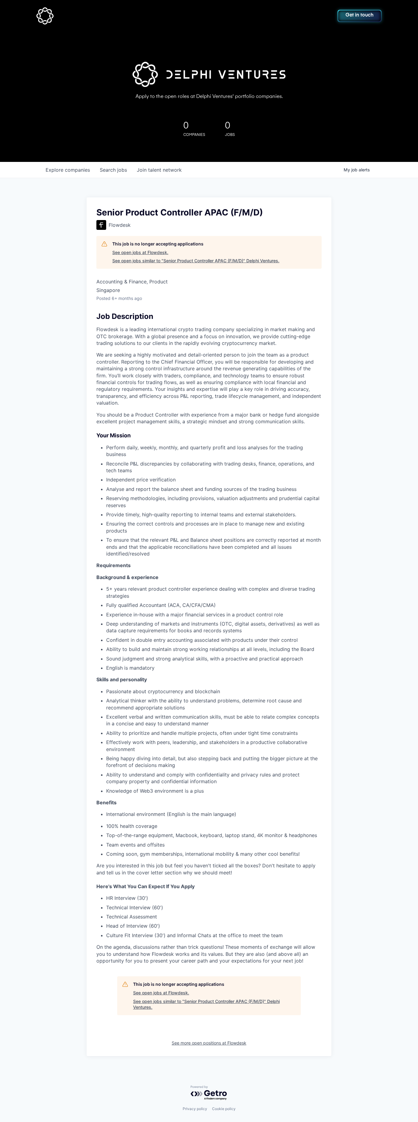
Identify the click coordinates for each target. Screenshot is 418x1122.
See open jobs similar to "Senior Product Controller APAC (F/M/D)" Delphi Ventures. (195, 260)
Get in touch (359, 15)
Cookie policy (224, 1108)
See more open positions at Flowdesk (209, 1042)
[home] (70, 15)
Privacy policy (195, 1108)
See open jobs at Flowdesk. (140, 252)
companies (68, 170)
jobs (113, 170)
